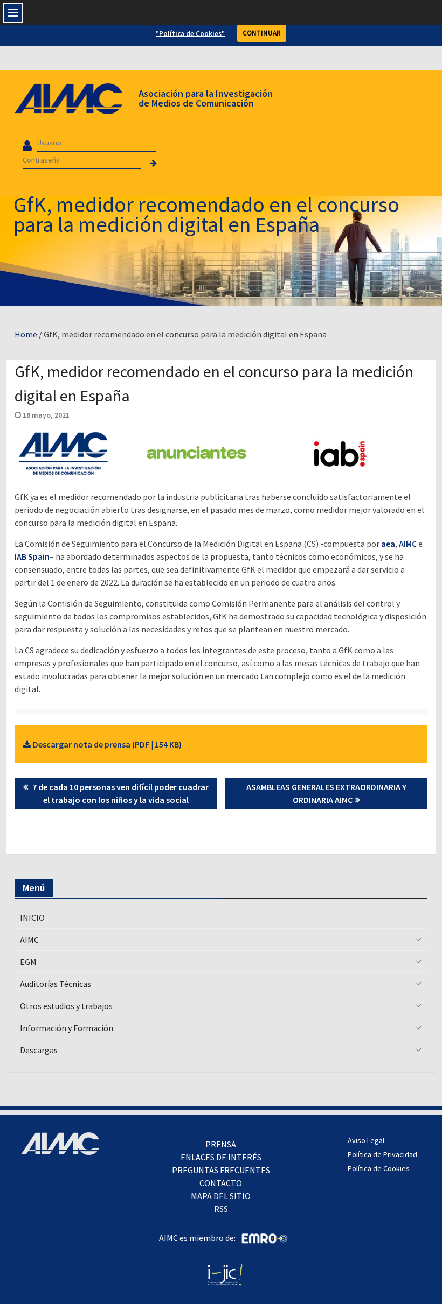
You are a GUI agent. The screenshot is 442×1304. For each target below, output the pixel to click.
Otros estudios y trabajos (66, 1005)
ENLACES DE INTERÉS (221, 1157)
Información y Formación (66, 1028)
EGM (28, 961)
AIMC (408, 543)
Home (26, 334)
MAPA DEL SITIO (221, 1195)
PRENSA (220, 1144)
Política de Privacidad (382, 1154)
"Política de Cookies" (190, 33)
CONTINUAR (262, 33)
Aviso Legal (366, 1140)
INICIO (32, 917)
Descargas (39, 1050)
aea (388, 543)
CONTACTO (220, 1183)
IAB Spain (32, 556)
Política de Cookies (379, 1168)
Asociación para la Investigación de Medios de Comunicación (206, 98)
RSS (221, 1208)
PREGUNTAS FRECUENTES (221, 1170)
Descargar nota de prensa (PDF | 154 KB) (106, 744)
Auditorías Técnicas (55, 983)
